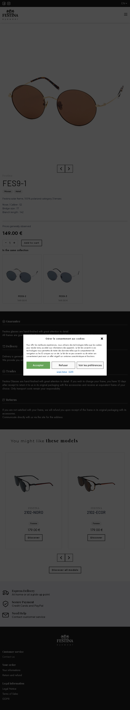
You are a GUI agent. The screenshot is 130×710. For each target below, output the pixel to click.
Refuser (63, 365)
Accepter (38, 365)
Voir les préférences (90, 365)
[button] (102, 338)
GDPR (71, 371)
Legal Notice (62, 371)
